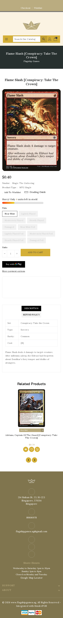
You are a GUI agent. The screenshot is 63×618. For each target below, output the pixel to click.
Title (4, 208)
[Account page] (50, 39)
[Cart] (56, 39)
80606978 (31, 517)
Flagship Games (31, 61)
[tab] (31, 308)
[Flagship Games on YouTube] (37, 3)
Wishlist (38, 8)
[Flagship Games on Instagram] (31, 3)
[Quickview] (25, 449)
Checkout (25, 8)
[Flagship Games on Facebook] (26, 3)
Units (4, 247)
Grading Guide (38, 192)
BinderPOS (40, 606)
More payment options (13, 271)
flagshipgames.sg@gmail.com (31, 531)
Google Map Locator (31, 577)
